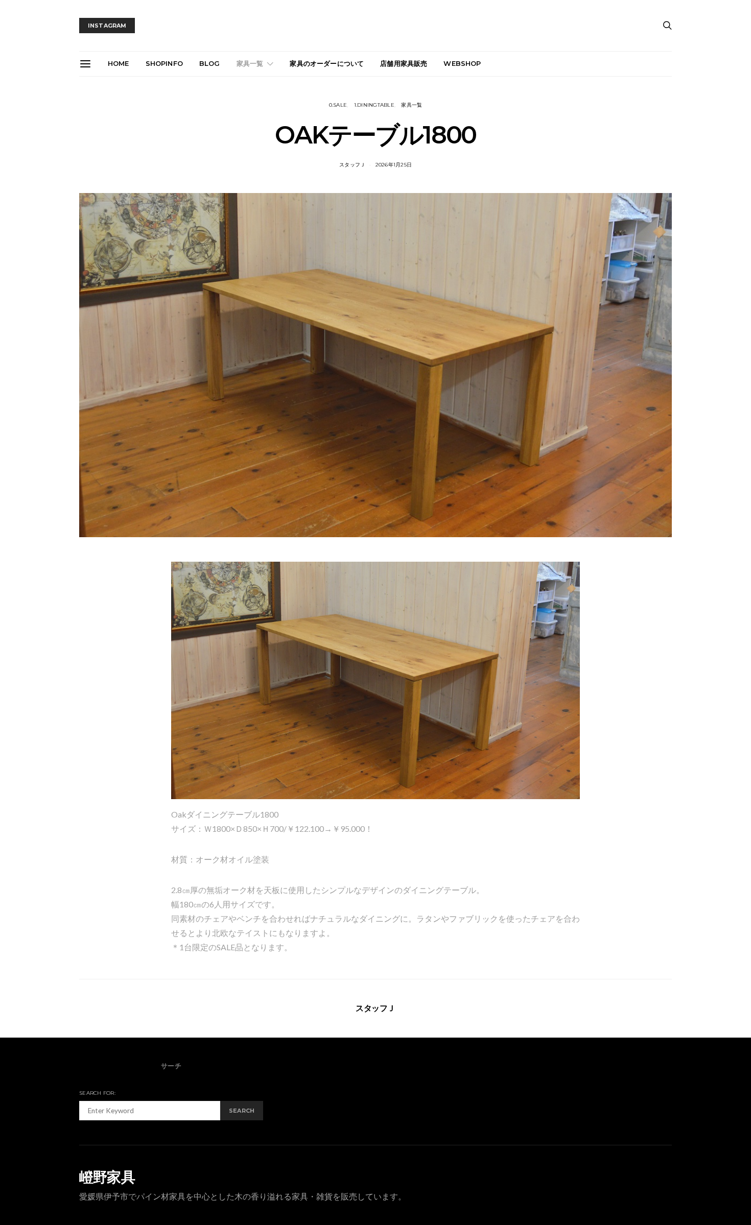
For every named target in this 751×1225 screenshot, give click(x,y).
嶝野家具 (107, 1177)
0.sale (338, 105)
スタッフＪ (352, 164)
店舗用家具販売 (403, 63)
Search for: (97, 1093)
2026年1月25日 (393, 164)
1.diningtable (374, 105)
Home (118, 63)
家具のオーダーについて (327, 63)
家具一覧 (250, 63)
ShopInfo (164, 63)
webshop (462, 63)
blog (209, 63)
